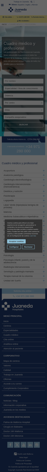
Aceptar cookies (16, 241)
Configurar (14, 247)
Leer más (33, 236)
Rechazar (28, 247)
